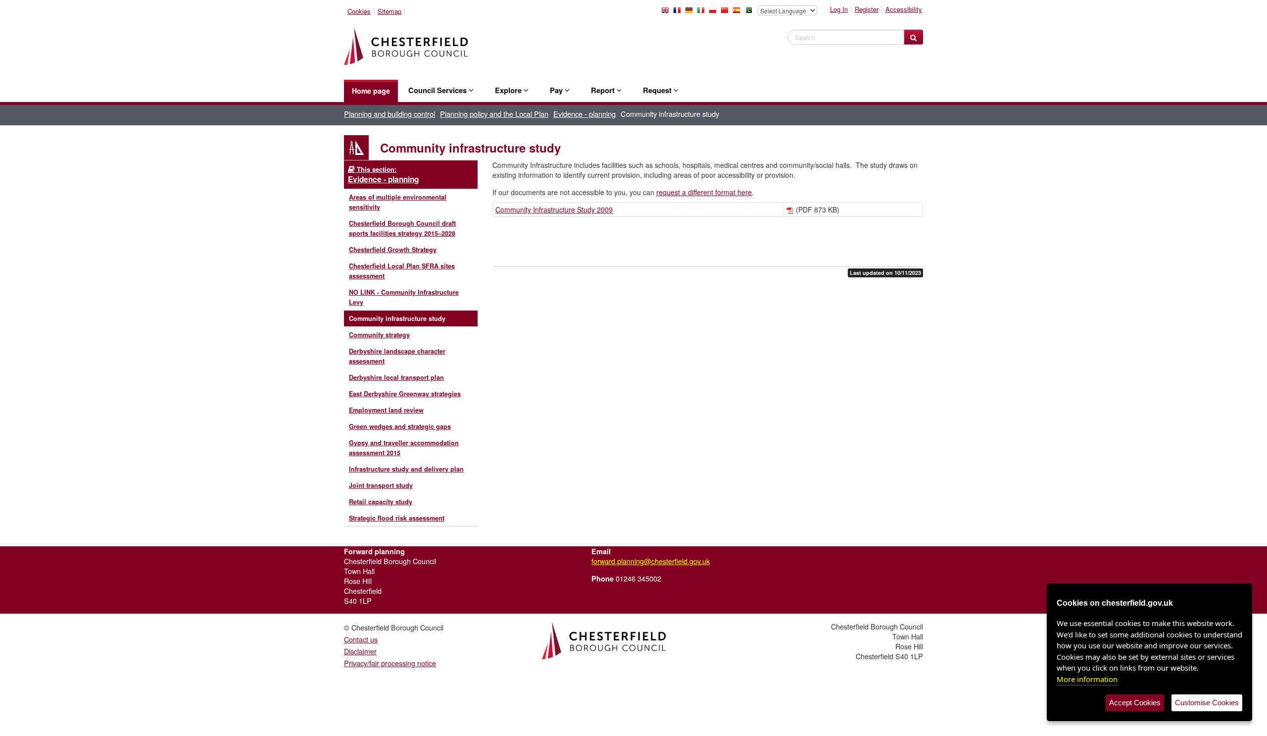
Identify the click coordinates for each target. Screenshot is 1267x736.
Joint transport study (381, 485)
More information (1087, 679)
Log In (839, 9)
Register (866, 9)
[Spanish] (738, 12)
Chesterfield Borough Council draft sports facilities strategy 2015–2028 (402, 228)
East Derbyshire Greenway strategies (405, 393)
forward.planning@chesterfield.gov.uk (650, 561)
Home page (371, 91)
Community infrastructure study (397, 318)
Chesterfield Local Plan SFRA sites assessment (402, 271)
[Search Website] (913, 37)
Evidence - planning (584, 113)
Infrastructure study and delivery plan (406, 469)
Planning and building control (389, 113)
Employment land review (386, 410)
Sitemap (389, 11)
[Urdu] (750, 12)
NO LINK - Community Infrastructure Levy (404, 297)
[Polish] (715, 12)
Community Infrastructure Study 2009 (554, 209)
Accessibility (903, 9)
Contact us (361, 639)
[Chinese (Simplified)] (726, 12)
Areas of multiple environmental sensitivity (397, 202)
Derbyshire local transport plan (396, 377)
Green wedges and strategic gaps (400, 426)
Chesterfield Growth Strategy (393, 249)
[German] (691, 12)
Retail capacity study (380, 501)
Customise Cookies (1207, 702)
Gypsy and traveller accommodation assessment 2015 (404, 447)
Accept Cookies (1135, 702)
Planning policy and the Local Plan (494, 113)
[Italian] (703, 12)
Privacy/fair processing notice (390, 663)
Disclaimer (360, 651)
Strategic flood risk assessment (396, 518)
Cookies (359, 11)
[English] (667, 12)
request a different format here (704, 192)
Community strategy (379, 334)
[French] (679, 12)
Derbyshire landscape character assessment (397, 356)
